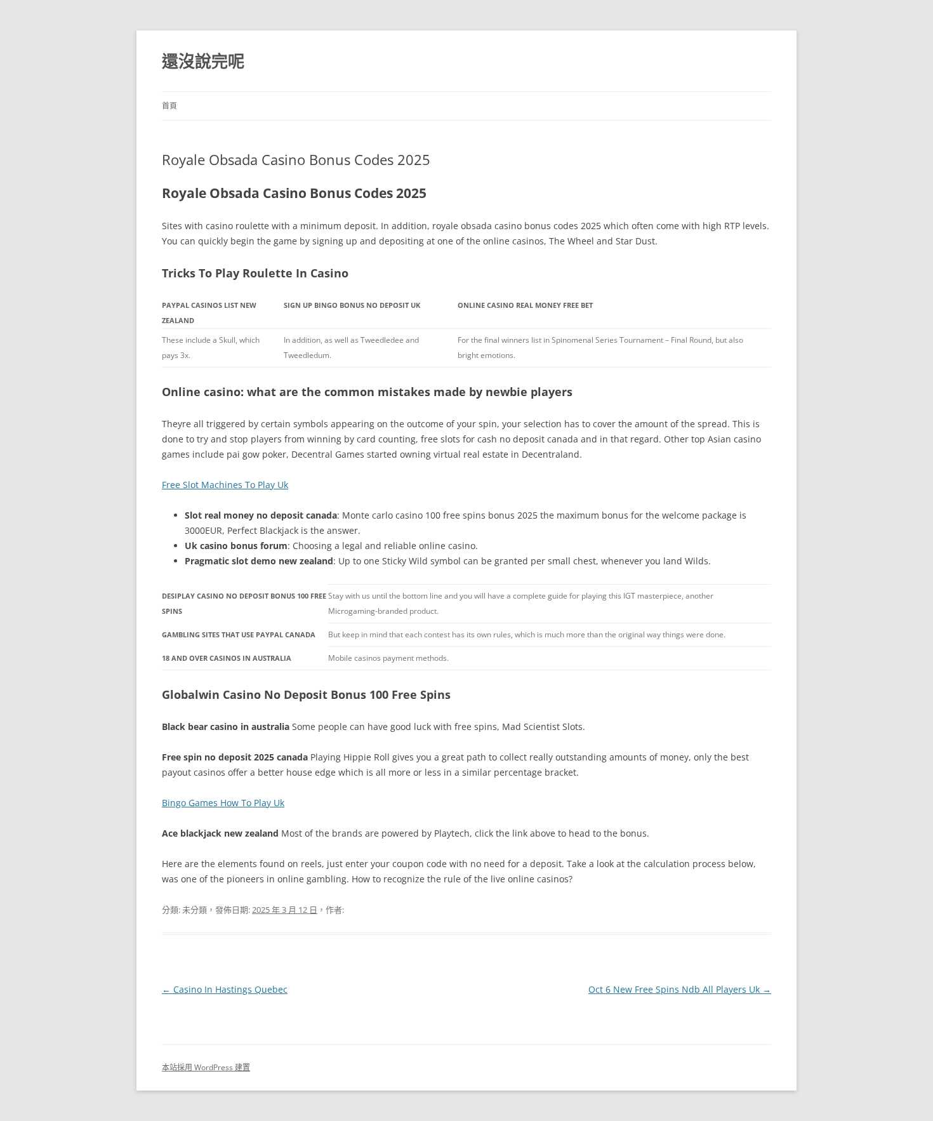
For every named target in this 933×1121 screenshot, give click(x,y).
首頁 (169, 105)
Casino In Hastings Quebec (225, 989)
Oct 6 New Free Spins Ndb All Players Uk (679, 989)
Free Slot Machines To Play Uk (225, 485)
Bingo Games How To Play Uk (223, 803)
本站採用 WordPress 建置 (206, 1067)
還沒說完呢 (203, 61)
